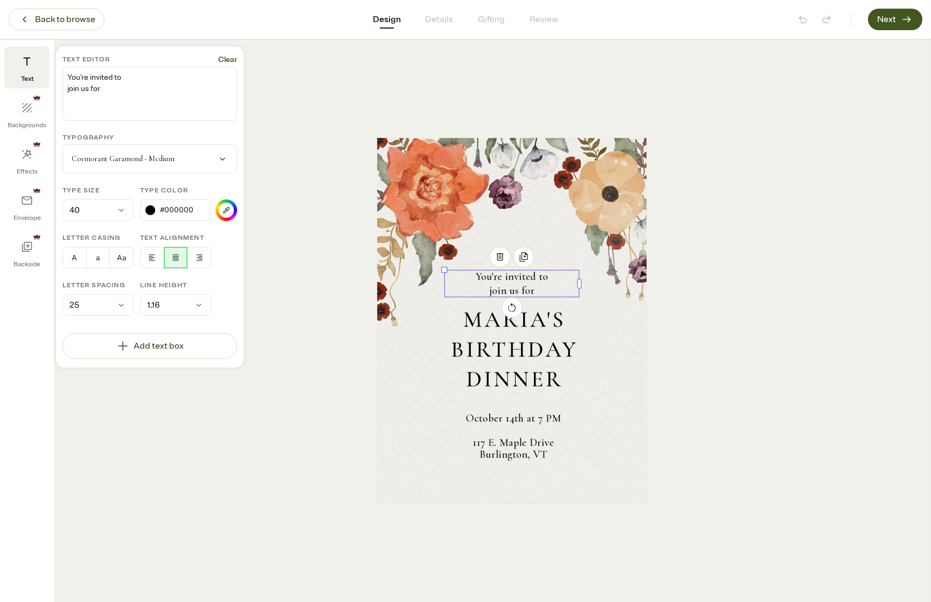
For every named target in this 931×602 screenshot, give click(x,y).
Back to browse (65, 19)
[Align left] (152, 257)
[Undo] (802, 19)
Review (544, 19)
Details (439, 19)
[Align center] (176, 257)
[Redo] (826, 19)
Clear (227, 59)
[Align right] (199, 257)
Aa (121, 257)
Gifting (491, 19)
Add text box (159, 346)
